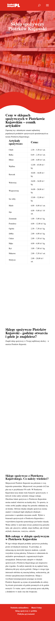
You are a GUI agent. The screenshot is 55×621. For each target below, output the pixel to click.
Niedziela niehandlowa (19, 607)
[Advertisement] (27, 64)
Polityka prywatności (26, 614)
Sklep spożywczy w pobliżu (26, 610)
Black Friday (36, 607)
